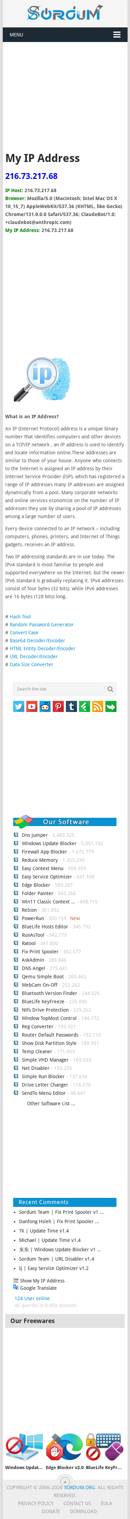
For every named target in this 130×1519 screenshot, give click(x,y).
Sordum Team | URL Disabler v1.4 (56, 1259)
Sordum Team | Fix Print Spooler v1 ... (61, 1212)
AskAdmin (33, 960)
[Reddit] (45, 706)
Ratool (29, 943)
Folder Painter (37, 893)
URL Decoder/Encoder (34, 656)
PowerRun (33, 918)
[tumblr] (71, 706)
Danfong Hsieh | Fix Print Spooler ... (59, 1221)
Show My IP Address (41, 1281)
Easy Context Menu (42, 868)
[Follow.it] (110, 706)
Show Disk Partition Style (49, 1043)
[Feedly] (84, 706)
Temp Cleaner (37, 1051)
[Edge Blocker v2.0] (65, 1447)
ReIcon (29, 910)
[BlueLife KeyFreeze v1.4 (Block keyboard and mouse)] (105, 1447)
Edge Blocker (36, 885)
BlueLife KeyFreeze (43, 1001)
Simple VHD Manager (45, 1060)
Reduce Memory (40, 860)
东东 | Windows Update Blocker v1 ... (60, 1249)
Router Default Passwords (50, 1035)
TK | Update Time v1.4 (44, 1231)
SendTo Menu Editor (44, 1093)
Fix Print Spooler (40, 951)
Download (83, 1511)
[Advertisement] (65, 97)
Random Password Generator (42, 624)
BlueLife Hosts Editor (45, 926)
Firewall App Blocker (44, 852)
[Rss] (97, 706)
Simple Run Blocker (43, 1076)
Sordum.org (79, 1487)
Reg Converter (37, 1026)
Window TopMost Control (49, 1018)
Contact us (77, 1503)
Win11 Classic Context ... (48, 901)
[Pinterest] (58, 706)
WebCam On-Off (40, 985)
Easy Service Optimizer (47, 876)
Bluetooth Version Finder (49, 993)
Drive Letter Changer (45, 1085)
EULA (106, 1503)
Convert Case (24, 632)
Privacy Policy (35, 1503)
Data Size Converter (31, 664)
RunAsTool (33, 935)
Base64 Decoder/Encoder (37, 640)
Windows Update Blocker (49, 843)
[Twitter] (18, 706)
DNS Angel (33, 968)
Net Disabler (36, 1068)
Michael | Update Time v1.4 (50, 1240)
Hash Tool (20, 616)
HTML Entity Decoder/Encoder (43, 648)
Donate (51, 1511)
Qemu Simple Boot (43, 976)
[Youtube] (31, 706)
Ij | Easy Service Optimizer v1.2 (54, 1268)
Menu (16, 34)
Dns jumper (35, 835)
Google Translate (38, 1288)
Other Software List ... (51, 1103)
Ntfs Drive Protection (45, 1010)
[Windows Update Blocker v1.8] (24, 1447)
